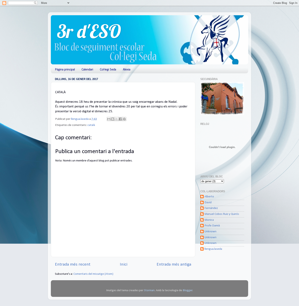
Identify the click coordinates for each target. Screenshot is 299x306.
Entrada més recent (72, 264)
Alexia (126, 69)
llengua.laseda (213, 249)
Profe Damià (212, 225)
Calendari (87, 69)
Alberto (209, 196)
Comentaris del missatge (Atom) (93, 274)
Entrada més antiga (174, 264)
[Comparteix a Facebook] (120, 119)
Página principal (65, 69)
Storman (149, 290)
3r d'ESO (89, 31)
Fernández (211, 208)
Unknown (210, 231)
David (208, 202)
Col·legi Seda (108, 69)
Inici (123, 264)
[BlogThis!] (113, 119)
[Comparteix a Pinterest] (124, 119)
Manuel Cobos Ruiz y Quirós (221, 214)
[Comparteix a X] (117, 119)
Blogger (187, 290)
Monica (209, 220)
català (91, 125)
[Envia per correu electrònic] (109, 119)
